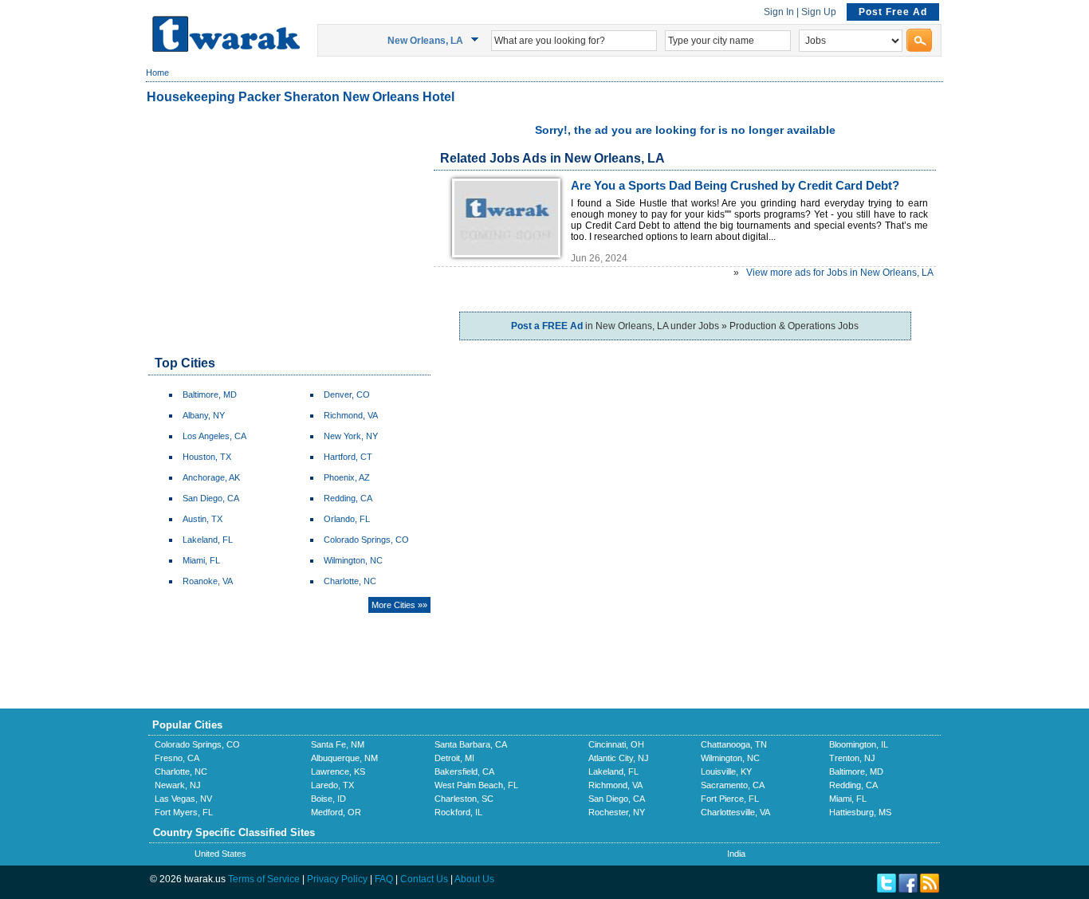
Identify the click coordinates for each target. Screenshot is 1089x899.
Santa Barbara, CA (470, 744)
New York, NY (351, 436)
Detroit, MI (454, 758)
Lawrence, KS (338, 771)
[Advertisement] (289, 231)
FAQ (384, 879)
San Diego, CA (211, 498)
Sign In (779, 12)
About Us (474, 879)
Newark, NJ (178, 785)
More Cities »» (399, 605)
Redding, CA (348, 498)
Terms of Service (264, 879)
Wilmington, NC (353, 560)
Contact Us (424, 879)
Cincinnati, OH (616, 744)
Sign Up (818, 12)
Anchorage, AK (211, 477)
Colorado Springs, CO (366, 539)
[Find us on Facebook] (908, 889)
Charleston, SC (463, 798)
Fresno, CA (177, 758)
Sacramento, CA (733, 785)
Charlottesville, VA (735, 812)
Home (157, 72)
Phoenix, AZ (347, 477)
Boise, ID (328, 798)
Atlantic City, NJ (618, 758)
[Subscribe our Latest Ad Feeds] (929, 889)
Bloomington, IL (858, 744)
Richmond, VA (351, 415)
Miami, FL (201, 560)
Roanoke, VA (208, 581)
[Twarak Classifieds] (226, 48)
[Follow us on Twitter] (886, 889)
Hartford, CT (348, 456)
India (736, 853)
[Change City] (477, 40)
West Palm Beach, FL (476, 785)
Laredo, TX (332, 785)
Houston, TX (207, 456)
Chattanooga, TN (734, 744)
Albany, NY (204, 415)
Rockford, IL (458, 812)
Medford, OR (336, 812)
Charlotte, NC (350, 581)
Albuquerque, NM (344, 758)
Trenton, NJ (852, 758)
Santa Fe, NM (337, 744)
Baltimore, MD (210, 394)
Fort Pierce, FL (730, 798)
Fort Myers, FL (184, 812)
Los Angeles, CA (214, 436)
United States (220, 853)
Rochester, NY (616, 812)
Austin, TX (202, 519)
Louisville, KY (726, 771)
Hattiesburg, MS (860, 812)
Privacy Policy (337, 879)
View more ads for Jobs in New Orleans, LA (840, 272)
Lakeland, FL (208, 539)
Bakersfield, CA (464, 771)
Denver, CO (347, 394)
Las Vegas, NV (183, 798)
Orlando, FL (347, 519)
